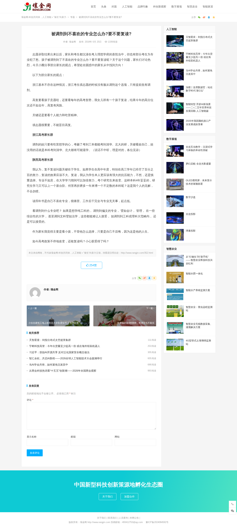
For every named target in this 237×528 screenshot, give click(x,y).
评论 (30, 400)
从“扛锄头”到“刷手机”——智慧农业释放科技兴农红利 (199, 260)
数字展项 (176, 6)
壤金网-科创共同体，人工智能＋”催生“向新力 (43, 17)
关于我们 (107, 496)
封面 (114, 6)
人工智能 (127, 6)
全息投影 (191, 214)
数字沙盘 (191, 197)
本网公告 (134, 518)
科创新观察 (159, 6)
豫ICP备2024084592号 (157, 522)
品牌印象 (143, 6)
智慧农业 (192, 6)
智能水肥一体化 (194, 273)
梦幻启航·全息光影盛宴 (198, 163)
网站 (117, 436)
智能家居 (208, 6)
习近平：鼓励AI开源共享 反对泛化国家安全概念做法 (59, 352)
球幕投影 (191, 230)
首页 (93, 6)
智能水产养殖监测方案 (198, 290)
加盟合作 (129, 496)
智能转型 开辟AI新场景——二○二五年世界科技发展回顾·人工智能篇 (198, 107)
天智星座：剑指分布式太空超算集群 (50, 339)
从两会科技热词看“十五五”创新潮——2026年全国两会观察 (62, 370)
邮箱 (73, 436)
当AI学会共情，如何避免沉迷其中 (48, 364)
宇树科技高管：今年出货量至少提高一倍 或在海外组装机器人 (64, 346)
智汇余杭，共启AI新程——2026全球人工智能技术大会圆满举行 (65, 358)
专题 (72, 17)
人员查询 (123, 518)
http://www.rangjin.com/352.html (137, 253)
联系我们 (112, 518)
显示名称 (31, 436)
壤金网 (73, 41)
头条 (103, 6)
